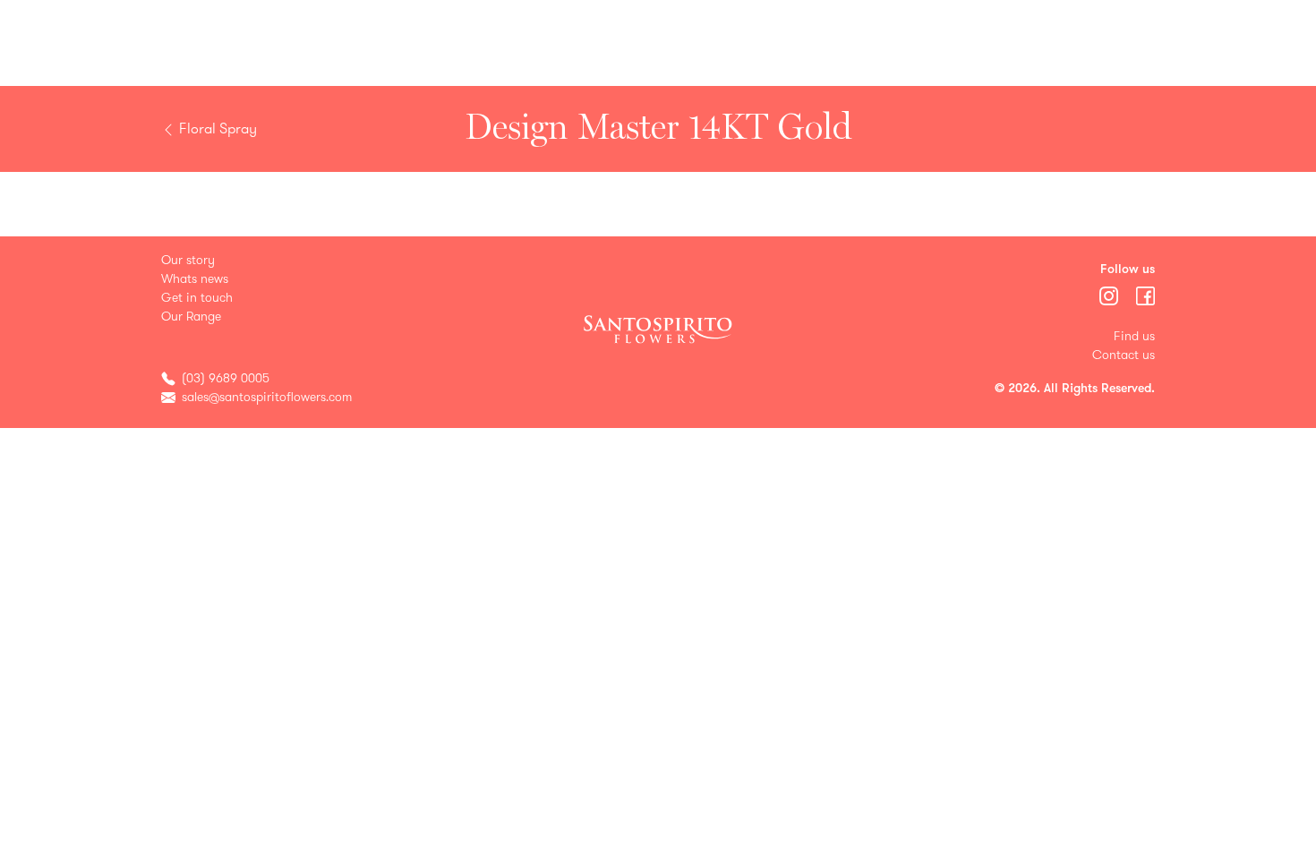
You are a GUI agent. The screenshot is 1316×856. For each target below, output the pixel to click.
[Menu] (1110, 295)
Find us (1134, 336)
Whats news (194, 278)
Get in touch (197, 297)
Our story (188, 260)
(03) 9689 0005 (225, 378)
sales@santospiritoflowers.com (267, 397)
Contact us (1123, 355)
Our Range (191, 316)
